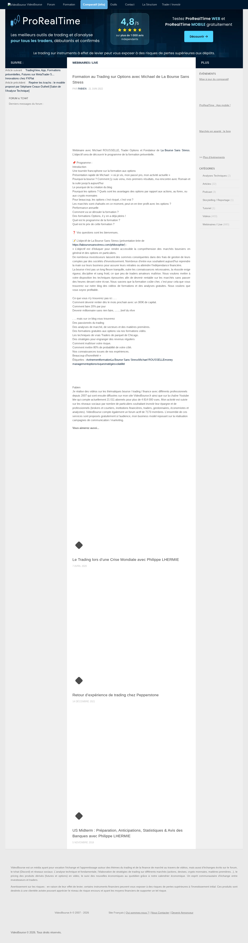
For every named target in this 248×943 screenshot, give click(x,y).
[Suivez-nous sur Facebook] (51, 62)
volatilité (120, 363)
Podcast (207, 191)
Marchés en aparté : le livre (215, 131)
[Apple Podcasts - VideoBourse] (60, 62)
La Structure (149, 4)
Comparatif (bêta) (94, 4)
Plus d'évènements (214, 157)
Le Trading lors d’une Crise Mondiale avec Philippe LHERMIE (125, 560)
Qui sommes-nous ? (137, 912)
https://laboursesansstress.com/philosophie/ (98, 244)
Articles (207, 183)
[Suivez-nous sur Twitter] (31, 62)
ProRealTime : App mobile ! (215, 105)
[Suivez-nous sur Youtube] (26, 62)
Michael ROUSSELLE (151, 359)
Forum (51, 4)
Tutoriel (207, 208)
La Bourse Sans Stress (124, 359)
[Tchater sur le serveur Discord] (35, 62)
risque (100, 363)
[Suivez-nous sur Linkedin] (39, 62)
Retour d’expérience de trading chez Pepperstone (115, 695)
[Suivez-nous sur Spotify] (43, 62)
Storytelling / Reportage (216, 200)
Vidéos (206, 216)
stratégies (109, 363)
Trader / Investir (171, 4)
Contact (129, 4)
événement (93, 359)
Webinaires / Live (85, 62)
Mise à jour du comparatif (214, 79)
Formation (69, 4)
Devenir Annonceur (182, 912)
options (92, 363)
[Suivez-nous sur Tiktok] (47, 62)
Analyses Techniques (215, 175)
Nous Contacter (160, 912)
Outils (113, 4)
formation (105, 359)
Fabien (82, 88)
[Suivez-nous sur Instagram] (56, 62)
